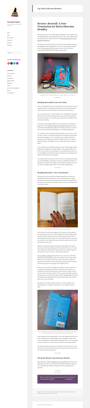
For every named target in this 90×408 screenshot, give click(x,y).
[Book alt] (17, 63)
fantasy (61, 391)
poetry (43, 393)
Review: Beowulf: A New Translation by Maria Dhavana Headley (55, 26)
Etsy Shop (9, 42)
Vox (54, 48)
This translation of (44, 256)
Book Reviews (10, 78)
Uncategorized (10, 93)
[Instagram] (8, 63)
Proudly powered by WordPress (44, 404)
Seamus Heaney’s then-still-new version (59, 125)
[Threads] (11, 63)
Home (8, 32)
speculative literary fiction (51, 393)
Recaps (8, 90)
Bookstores (9, 83)
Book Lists (9, 76)
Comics (8, 85)
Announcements (11, 73)
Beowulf (57, 391)
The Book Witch (13, 22)
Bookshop (9, 45)
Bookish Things (10, 80)
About (8, 35)
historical (65, 391)
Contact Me (9, 40)
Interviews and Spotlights (13, 88)
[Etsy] (14, 63)
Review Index (10, 37)
